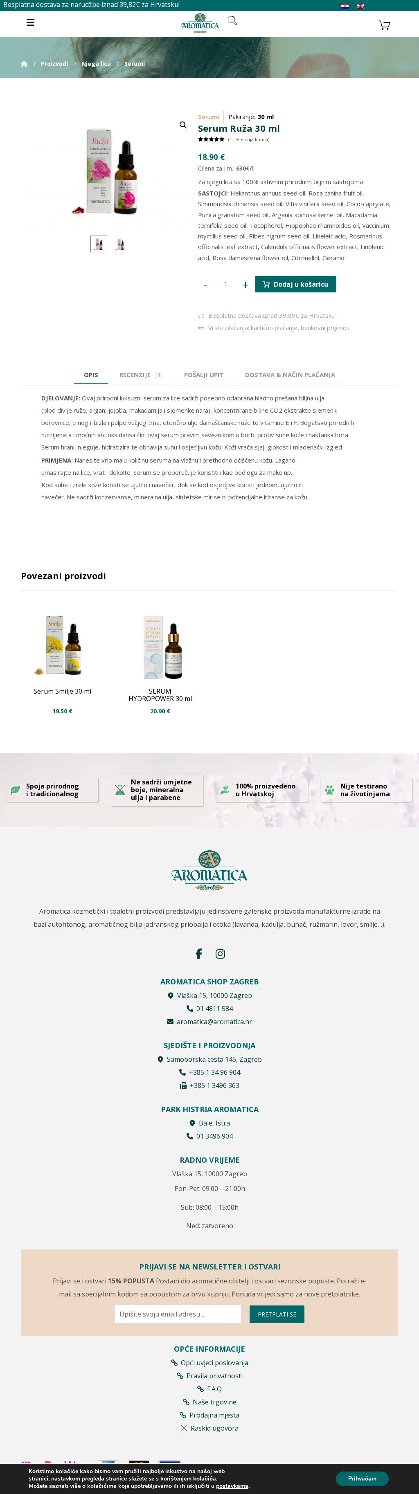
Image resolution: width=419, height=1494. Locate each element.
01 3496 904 (214, 1136)
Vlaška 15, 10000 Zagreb (214, 995)
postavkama (232, 1486)
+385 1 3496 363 (214, 1085)
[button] (183, 125)
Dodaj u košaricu (301, 284)
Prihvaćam (362, 1479)
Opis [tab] (91, 375)
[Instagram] (220, 953)
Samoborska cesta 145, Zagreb (214, 1059)
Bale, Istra (214, 1123)
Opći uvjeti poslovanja (214, 1362)
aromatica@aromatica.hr (214, 1021)
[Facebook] (199, 953)
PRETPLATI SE (277, 1314)
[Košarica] (384, 24)
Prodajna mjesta (214, 1415)
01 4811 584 (214, 1008)
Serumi (208, 116)
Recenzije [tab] (139, 375)
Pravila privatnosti (215, 1375)
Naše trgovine (215, 1401)
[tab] (204, 374)
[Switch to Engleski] (360, 6)
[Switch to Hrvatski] (345, 6)
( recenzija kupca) (248, 139)
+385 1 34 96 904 (214, 1072)
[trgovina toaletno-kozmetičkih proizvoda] (200, 23)
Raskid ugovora (215, 1428)
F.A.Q (214, 1388)
